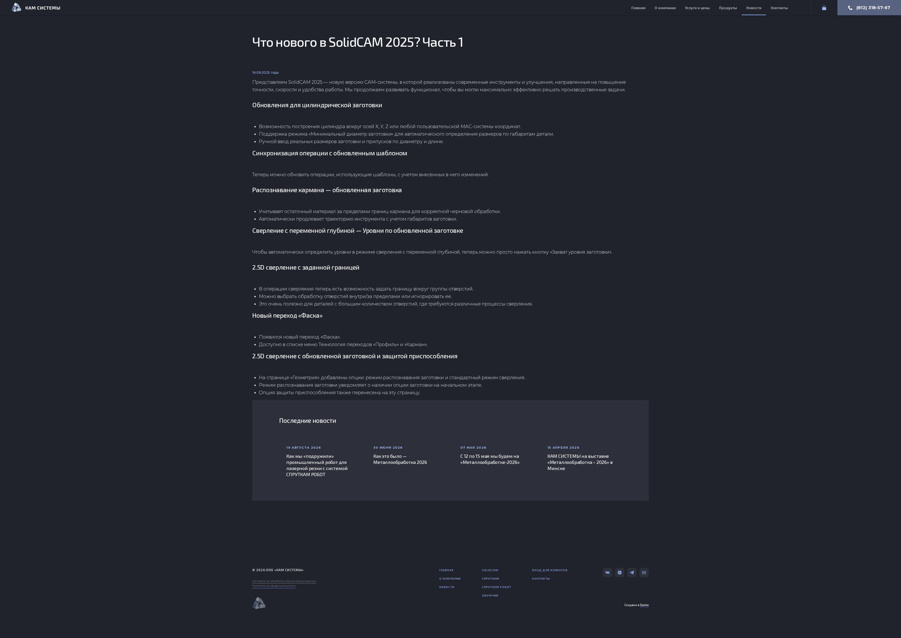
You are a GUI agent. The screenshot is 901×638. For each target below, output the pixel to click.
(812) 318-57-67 (873, 7)
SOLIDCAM (490, 570)
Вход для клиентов (549, 570)
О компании (665, 7)
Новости (753, 7)
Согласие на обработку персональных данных (284, 580)
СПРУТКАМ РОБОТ (496, 586)
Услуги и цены (697, 7)
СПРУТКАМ (490, 578)
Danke (644, 605)
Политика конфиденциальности (274, 585)
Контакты (779, 7)
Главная (638, 7)
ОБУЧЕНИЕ (490, 595)
